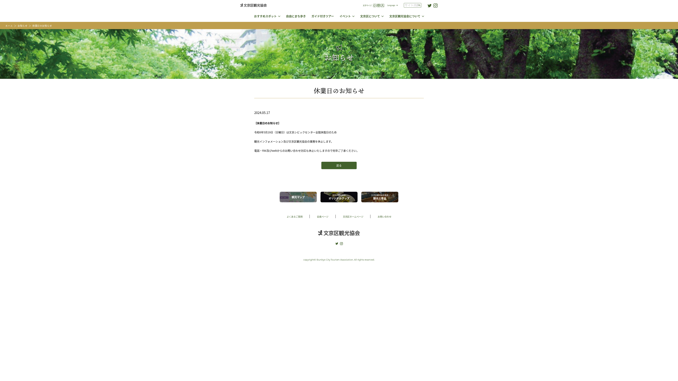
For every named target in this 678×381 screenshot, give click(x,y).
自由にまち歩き (296, 16)
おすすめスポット (265, 16)
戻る (339, 165)
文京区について (370, 16)
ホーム (9, 26)
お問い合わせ (384, 216)
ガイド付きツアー (322, 16)
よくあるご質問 (295, 216)
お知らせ (22, 26)
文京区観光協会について (404, 16)
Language (391, 5)
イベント (345, 16)
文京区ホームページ (353, 216)
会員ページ (322, 216)
